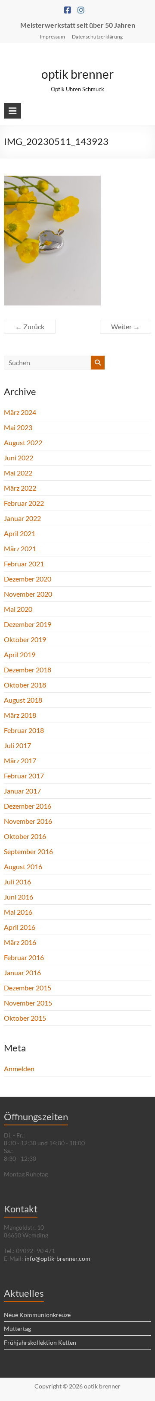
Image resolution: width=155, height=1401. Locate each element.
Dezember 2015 (27, 987)
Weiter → (125, 326)
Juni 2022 (18, 457)
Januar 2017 (22, 791)
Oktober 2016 (25, 836)
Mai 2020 (18, 609)
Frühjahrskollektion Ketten (40, 1342)
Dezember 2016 (27, 806)
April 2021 (19, 533)
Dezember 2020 (27, 579)
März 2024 (20, 412)
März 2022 (20, 488)
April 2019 (19, 654)
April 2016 (19, 927)
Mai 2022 (18, 473)
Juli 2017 (17, 745)
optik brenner (77, 74)
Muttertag (17, 1328)
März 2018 (20, 715)
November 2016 (28, 821)
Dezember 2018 (27, 669)
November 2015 (28, 1003)
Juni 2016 (18, 897)
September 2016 (28, 851)
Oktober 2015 (25, 1018)
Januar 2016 (22, 972)
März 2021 (20, 548)
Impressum (52, 36)
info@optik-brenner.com (57, 1258)
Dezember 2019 (27, 624)
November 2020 (28, 594)
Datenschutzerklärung (97, 36)
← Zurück (29, 326)
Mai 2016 (18, 912)
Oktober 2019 (25, 639)
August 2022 (23, 442)
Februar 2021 (24, 563)
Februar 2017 (24, 775)
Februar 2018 (24, 730)
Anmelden (19, 1068)
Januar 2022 (22, 518)
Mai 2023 (18, 427)
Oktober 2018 (25, 685)
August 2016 (23, 866)
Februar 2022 (24, 503)
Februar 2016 (24, 957)
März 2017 (20, 760)
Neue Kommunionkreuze (37, 1314)
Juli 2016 (17, 881)
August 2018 (23, 700)
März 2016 (20, 942)
